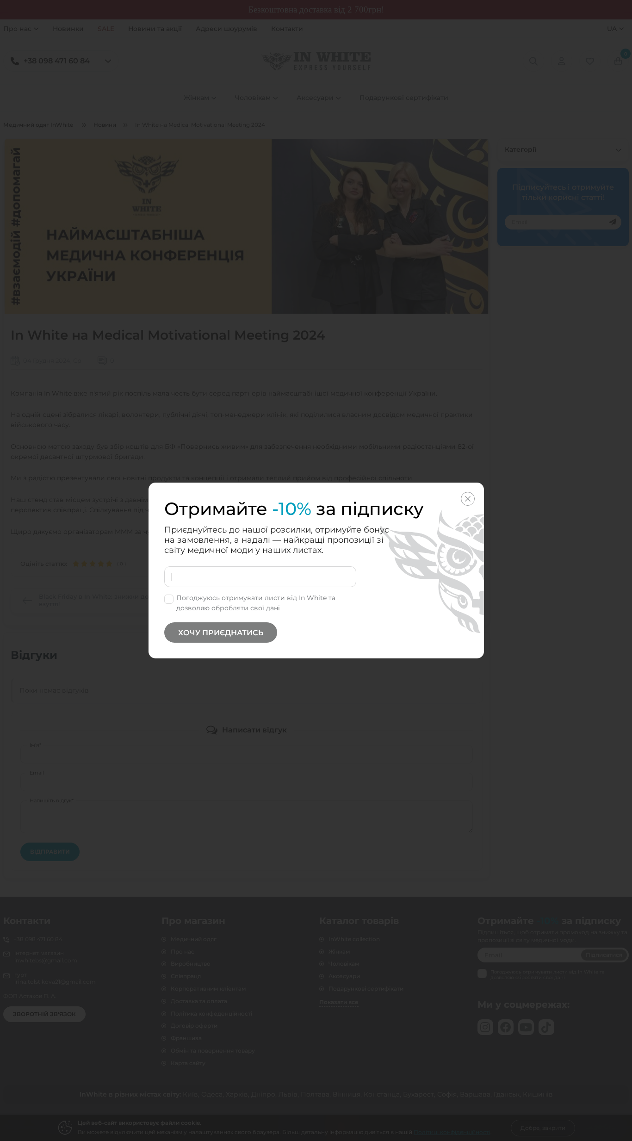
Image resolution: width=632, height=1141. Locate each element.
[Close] (468, 499)
